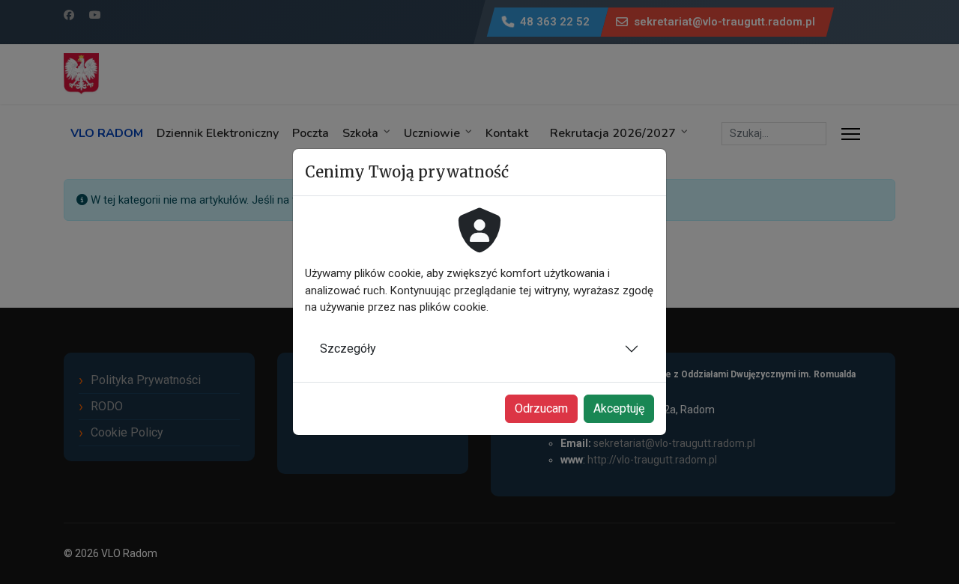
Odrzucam (541, 408)
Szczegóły (348, 348)
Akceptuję (618, 408)
